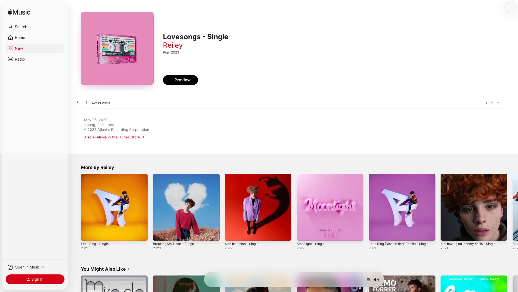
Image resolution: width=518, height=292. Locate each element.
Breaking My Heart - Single (175, 176)
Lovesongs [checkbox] (101, 102)
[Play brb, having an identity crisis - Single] (447, 234)
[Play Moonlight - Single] (303, 234)
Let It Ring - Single (96, 176)
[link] (105, 269)
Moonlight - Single (312, 176)
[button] (35, 26)
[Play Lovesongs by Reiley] (86, 102)
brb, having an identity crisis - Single (471, 176)
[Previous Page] (75, 207)
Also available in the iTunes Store (112, 137)
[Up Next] (367, 279)
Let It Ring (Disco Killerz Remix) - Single (402, 176)
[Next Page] (512, 207)
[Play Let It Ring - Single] (88, 234)
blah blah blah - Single (243, 176)
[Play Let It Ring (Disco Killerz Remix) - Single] (376, 234)
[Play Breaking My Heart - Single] (160, 234)
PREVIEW (487, 102)
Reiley (173, 45)
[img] (19, 12)
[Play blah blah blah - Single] (231, 234)
